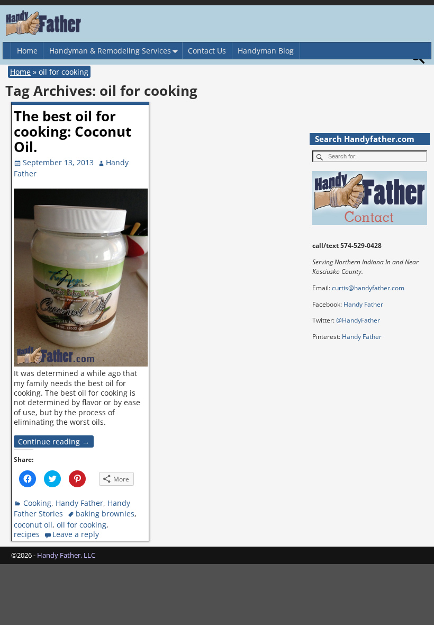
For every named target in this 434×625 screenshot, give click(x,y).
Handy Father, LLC (66, 555)
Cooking (37, 503)
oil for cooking (81, 525)
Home (27, 51)
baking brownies (105, 513)
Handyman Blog (266, 51)
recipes (27, 534)
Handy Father (79, 503)
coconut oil (33, 525)
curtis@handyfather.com (368, 287)
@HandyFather (358, 320)
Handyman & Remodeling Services (110, 51)
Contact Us (207, 51)
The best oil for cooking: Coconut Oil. (72, 131)
